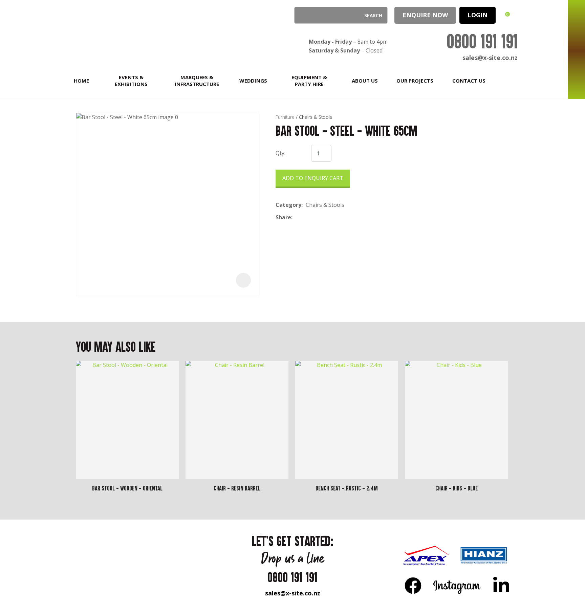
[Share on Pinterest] (327, 218)
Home (81, 80)
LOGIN (478, 15)
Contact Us (468, 80)
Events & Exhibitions (131, 80)
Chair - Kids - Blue (456, 488)
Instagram (457, 585)
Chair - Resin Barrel (237, 488)
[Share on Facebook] (297, 217)
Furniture (285, 117)
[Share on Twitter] (306, 217)
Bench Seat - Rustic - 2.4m (347, 488)
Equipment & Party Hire (309, 80)
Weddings (253, 80)
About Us (365, 80)
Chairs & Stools (315, 117)
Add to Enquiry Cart (312, 178)
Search (302, 15)
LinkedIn (501, 585)
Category (288, 205)
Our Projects (414, 80)
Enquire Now (425, 15)
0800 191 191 (482, 41)
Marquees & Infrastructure (197, 80)
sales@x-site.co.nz (490, 57)
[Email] (316, 217)
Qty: (280, 153)
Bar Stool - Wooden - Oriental (127, 488)
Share (283, 217)
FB (413, 585)
